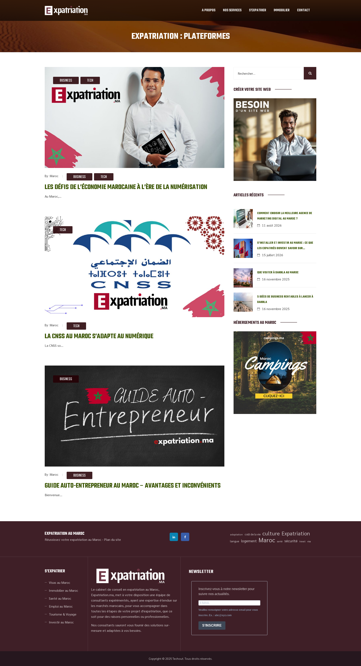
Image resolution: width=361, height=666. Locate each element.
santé (279, 541)
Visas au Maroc (59, 582)
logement (249, 540)
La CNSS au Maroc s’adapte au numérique (99, 336)
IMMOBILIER (282, 10)
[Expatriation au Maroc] (66, 10)
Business (66, 81)
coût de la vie (253, 534)
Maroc (54, 176)
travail (302, 541)
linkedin (174, 537)
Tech (90, 81)
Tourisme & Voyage (62, 614)
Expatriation (296, 533)
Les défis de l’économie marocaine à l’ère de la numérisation (126, 187)
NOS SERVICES (232, 10)
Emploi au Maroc (61, 606)
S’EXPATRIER (257, 10)
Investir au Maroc (61, 622)
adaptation (236, 534)
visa (309, 541)
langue (234, 541)
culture (271, 533)
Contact (303, 10)
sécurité (290, 540)
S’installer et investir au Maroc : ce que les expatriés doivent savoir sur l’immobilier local (285, 246)
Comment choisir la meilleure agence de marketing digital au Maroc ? (284, 216)
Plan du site (112, 539)
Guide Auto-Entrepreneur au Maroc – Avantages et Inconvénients (133, 486)
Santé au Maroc (60, 598)
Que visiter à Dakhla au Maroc (278, 272)
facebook (185, 537)
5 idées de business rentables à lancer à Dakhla (285, 299)
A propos (208, 10)
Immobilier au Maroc (63, 590)
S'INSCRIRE (212, 625)
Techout (178, 658)
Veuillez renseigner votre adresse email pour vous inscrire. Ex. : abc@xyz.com (228, 612)
